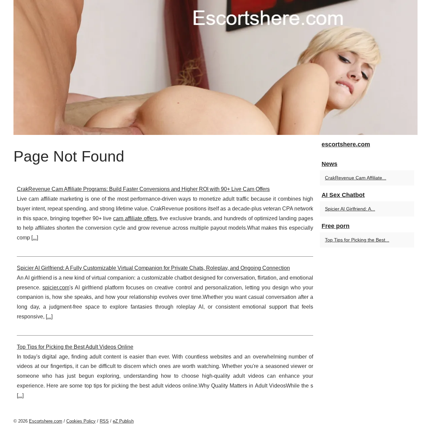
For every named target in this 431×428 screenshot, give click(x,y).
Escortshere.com (45, 421)
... (35, 237)
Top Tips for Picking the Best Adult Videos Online (75, 347)
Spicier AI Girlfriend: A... (350, 208)
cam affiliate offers (135, 218)
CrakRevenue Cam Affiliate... (355, 177)
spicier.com (55, 287)
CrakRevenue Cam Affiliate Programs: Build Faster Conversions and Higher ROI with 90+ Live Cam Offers (143, 189)
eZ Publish (123, 421)
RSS (104, 421)
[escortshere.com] (215, 67)
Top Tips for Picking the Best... (357, 239)
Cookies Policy (81, 421)
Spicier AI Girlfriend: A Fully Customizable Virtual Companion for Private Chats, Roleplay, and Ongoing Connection (153, 268)
